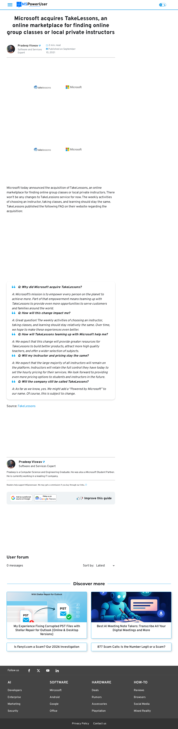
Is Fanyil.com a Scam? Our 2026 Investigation (46, 647)
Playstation (99, 711)
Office (53, 711)
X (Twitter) (38, 670)
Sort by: (88, 566)
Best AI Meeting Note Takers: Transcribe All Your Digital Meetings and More (131, 628)
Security (13, 711)
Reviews (139, 690)
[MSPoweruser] (32, 5)
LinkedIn (57, 670)
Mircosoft (56, 690)
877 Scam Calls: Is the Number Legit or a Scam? (131, 647)
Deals (95, 690)
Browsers (140, 697)
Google (54, 704)
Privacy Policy (80, 723)
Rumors (97, 697)
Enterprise (14, 697)
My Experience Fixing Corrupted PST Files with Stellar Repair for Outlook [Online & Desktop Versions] (47, 630)
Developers (15, 690)
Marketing (14, 704)
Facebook (29, 670)
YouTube (47, 670)
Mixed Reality (142, 711)
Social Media (141, 704)
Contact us (99, 723)
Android (55, 697)
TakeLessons (26, 406)
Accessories (99, 704)
